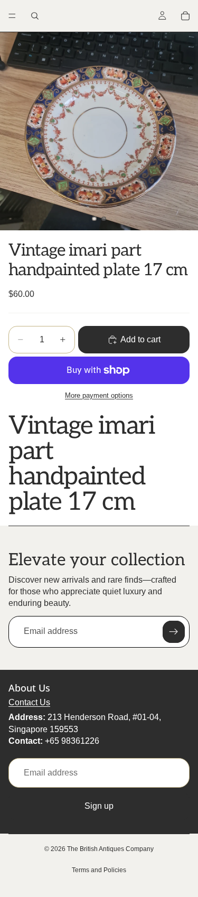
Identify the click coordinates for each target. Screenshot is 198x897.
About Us (29, 687)
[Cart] (185, 15)
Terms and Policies (99, 870)
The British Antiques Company (110, 849)
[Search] (34, 15)
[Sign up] (174, 632)
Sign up (99, 805)
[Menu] (12, 16)
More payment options (99, 395)
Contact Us (29, 702)
